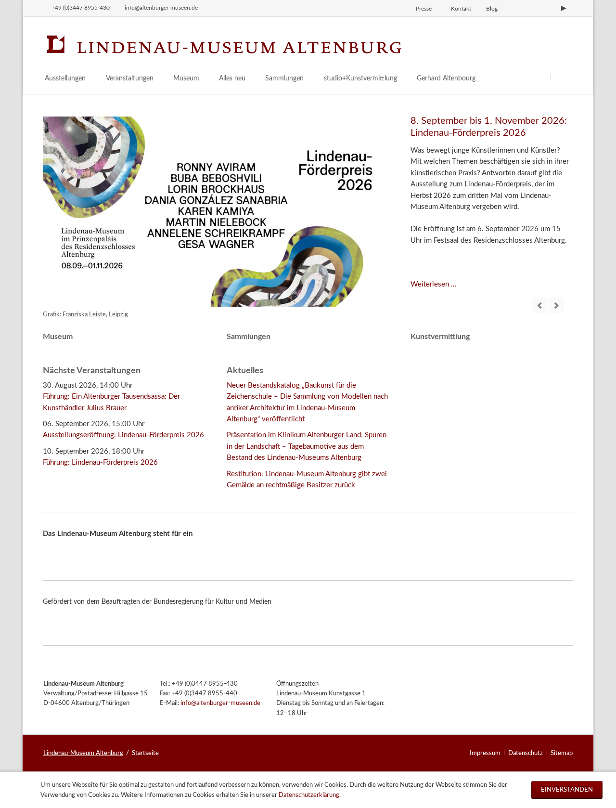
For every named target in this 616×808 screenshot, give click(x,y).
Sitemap (562, 753)
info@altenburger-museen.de (220, 703)
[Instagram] (515, 8)
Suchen (562, 77)
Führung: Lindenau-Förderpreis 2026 (100, 462)
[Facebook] (531, 8)
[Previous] (539, 305)
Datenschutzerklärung (309, 795)
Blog (492, 9)
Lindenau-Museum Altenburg (83, 753)
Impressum (485, 753)
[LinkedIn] (547, 8)
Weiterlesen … (433, 284)
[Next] (556, 305)
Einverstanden (567, 789)
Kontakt (461, 9)
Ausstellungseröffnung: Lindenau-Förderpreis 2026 (123, 435)
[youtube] (563, 8)
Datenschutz (525, 753)
